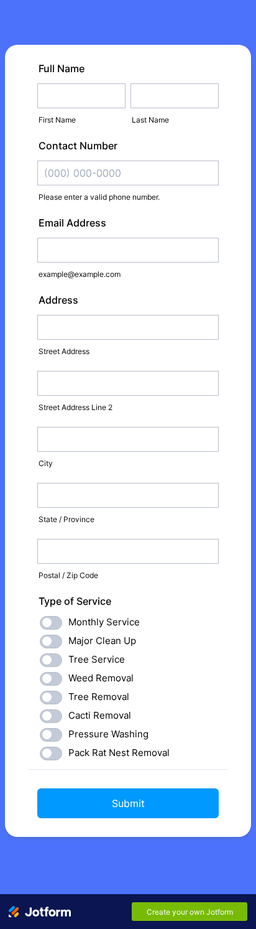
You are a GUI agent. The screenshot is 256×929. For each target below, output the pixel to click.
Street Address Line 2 (75, 407)
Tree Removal (98, 697)
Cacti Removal (99, 715)
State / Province (66, 519)
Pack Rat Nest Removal (119, 753)
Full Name (62, 68)
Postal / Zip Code (68, 575)
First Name (57, 119)
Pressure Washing (108, 734)
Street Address (64, 351)
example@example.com (80, 274)
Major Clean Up (102, 641)
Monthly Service (104, 622)
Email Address (72, 223)
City (46, 463)
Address (58, 300)
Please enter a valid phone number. (99, 197)
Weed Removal (101, 678)
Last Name (150, 119)
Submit (128, 803)
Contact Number (78, 145)
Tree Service (96, 659)
